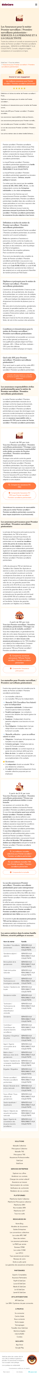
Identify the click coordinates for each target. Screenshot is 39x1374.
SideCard (19, 1160)
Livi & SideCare (19, 1289)
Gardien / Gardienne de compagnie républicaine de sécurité (12, 1063)
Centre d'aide (19, 1316)
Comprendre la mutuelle (20, 872)
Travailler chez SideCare (19, 1328)
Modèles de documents (19, 1226)
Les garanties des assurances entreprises (20, 1265)
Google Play (19, 1348)
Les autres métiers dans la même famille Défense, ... (17, 133)
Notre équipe (19, 1322)
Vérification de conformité (19, 1188)
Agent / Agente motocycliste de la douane (10, 1046)
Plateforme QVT (19, 1211)
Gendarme (7, 1017)
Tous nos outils (19, 1214)
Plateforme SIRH (19, 1205)
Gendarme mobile (10, 995)
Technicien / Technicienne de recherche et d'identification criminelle (9, 1008)
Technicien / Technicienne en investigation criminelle (11, 981)
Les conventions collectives (19, 1232)
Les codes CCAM (19, 1250)
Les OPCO (19, 1253)
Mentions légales (19, 1331)
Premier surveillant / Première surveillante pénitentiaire (11, 1079)
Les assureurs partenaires (19, 1241)
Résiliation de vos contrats (19, 1191)
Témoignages (19, 1325)
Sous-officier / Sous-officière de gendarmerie (11, 1096)
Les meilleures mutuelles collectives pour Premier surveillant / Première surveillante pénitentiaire (19, 853)
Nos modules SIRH (19, 1208)
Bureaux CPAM (19, 1247)
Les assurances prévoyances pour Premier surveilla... (18, 120)
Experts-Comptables (19, 1275)
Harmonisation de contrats (19, 1185)
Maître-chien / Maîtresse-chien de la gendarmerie (11, 1054)
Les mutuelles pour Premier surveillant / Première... (17, 124)
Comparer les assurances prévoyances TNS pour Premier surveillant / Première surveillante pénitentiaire (19, 659)
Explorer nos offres (19, 1173)
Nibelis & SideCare (19, 1287)
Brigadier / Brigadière (11, 1069)
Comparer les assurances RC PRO (20, 486)
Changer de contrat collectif (19, 1179)
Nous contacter (19, 1319)
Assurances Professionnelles (19, 1157)
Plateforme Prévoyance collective (19, 1202)
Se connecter (19, 1313)
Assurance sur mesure (19, 1182)
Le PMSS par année (19, 1244)
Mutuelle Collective (19, 1146)
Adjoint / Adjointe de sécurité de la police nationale (11, 1113)
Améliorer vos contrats (19, 1176)
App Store (19, 1345)
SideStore (19, 1163)
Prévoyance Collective (19, 1149)
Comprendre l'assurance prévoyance (20, 669)
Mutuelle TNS (19, 1152)
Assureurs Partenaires (19, 1278)
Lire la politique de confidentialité (11, 1365)
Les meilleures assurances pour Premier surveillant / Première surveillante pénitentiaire (19, 82)
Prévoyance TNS (19, 1155)
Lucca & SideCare (20, 1284)
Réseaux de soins (19, 1259)
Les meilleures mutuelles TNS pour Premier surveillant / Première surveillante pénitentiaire (19, 864)
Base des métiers (19, 1238)
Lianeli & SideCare (19, 1292)
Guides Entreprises (19, 1229)
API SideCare (19, 1300)
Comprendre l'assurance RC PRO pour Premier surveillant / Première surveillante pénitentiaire (19, 495)
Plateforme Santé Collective (19, 1199)
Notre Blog (19, 1224)
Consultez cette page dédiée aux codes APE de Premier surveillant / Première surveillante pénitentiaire (19, 376)
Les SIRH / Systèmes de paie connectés (19, 1303)
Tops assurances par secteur (19, 1256)
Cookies (19, 1337)
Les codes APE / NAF (19, 1235)
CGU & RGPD (19, 1334)
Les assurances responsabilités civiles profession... (17, 117)
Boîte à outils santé (19, 1262)
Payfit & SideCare (19, 1281)
